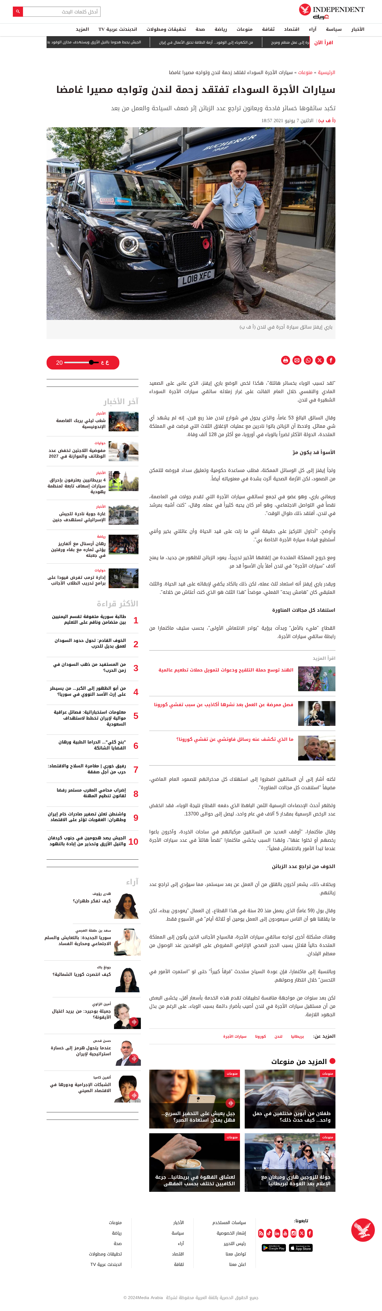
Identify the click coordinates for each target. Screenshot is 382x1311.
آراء (312, 29)
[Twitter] (301, 1233)
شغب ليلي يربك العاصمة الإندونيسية (81, 424)
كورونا (260, 1036)
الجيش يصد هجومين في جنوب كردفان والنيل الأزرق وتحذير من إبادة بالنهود (87, 841)
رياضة (221, 29)
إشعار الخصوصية (231, 1233)
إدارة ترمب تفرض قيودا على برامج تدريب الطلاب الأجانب (76, 581)
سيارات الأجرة (235, 1036)
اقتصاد (291, 29)
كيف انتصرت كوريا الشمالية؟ (82, 974)
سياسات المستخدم (229, 1222)
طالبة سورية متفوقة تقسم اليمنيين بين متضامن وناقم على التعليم (89, 620)
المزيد (82, 29)
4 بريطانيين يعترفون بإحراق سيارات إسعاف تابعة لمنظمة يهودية (76, 486)
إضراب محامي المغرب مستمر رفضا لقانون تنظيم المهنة (91, 793)
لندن (278, 1036)
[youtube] (285, 1233)
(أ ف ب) (326, 120)
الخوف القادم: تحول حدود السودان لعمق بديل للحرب (90, 644)
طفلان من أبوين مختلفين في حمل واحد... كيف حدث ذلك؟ (291, 1117)
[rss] (261, 1233)
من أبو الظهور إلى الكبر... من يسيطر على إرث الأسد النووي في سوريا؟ (88, 691)
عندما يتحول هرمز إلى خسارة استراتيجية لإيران (81, 1051)
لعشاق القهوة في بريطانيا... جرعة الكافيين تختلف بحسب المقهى (195, 1180)
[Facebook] (310, 1233)
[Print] (285, 360)
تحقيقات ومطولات (166, 29)
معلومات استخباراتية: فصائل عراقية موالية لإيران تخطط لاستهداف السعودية (90, 718)
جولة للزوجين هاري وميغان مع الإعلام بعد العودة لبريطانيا (296, 1180)
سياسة (334, 29)
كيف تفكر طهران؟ (92, 901)
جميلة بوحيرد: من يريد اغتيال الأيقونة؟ (81, 1014)
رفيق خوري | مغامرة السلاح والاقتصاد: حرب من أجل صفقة (87, 769)
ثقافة (268, 29)
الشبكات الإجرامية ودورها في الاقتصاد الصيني (80, 1088)
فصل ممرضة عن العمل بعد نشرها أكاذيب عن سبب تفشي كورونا (223, 705)
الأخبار (357, 29)
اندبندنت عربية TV (117, 29)
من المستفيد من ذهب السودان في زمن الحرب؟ (89, 667)
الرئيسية (326, 72)
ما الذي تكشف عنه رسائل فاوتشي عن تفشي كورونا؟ (234, 739)
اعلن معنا (237, 1264)
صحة (200, 29)
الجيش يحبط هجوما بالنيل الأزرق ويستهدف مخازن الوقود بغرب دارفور (112, 42)
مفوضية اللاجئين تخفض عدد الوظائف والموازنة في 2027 (77, 454)
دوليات (100, 443)
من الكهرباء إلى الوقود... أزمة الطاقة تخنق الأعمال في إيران (231, 42)
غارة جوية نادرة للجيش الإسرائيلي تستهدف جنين (79, 517)
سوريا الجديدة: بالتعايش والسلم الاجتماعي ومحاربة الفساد (77, 941)
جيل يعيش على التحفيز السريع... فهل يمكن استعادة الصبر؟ (198, 1117)
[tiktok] (269, 1233)
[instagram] (293, 1233)
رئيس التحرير (235, 1243)
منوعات (244, 29)
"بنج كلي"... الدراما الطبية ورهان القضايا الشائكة (92, 745)
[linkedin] (277, 1233)
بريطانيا (297, 1036)
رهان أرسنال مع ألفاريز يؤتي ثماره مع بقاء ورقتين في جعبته (78, 549)
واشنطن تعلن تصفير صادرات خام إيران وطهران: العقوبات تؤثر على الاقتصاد (87, 817)
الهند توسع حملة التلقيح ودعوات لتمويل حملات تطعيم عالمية (225, 670)
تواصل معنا (236, 1254)
